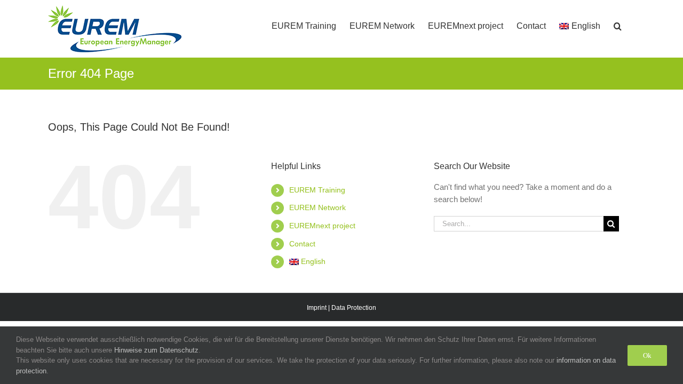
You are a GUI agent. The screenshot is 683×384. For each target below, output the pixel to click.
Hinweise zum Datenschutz (156, 350)
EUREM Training (317, 190)
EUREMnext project (322, 225)
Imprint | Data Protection (341, 307)
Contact (302, 243)
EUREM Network (317, 207)
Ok (647, 355)
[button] (618, 22)
